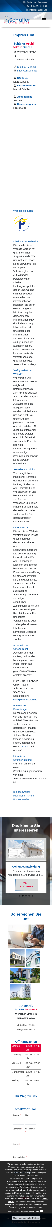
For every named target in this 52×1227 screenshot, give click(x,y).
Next (49, 859)
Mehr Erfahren (26, 884)
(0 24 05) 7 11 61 (39, 6)
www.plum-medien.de (25, 699)
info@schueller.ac (38, 10)
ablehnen (21, 1190)
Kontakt (26, 746)
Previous (2, 859)
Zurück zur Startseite (37, 2)
